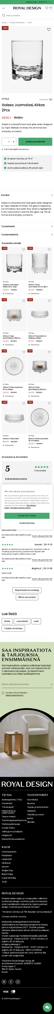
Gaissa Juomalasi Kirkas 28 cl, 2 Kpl (10, 286)
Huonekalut (32, 800)
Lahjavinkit (7, 859)
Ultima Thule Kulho (11, 439)
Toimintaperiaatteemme (14, 820)
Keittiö (30, 818)
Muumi (5, 867)
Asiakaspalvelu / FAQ (12, 800)
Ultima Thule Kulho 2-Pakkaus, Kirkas (38, 337)
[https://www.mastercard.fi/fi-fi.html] (13, 992)
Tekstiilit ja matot (35, 815)
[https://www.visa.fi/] (5, 991)
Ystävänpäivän (9, 852)
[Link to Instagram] (18, 981)
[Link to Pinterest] (4, 981)
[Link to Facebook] (11, 981)
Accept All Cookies (27, 515)
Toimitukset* (8, 807)
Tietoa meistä (9, 817)
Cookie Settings (27, 523)
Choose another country (14, 916)
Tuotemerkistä (9, 234)
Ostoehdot (7, 803)
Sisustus (31, 803)
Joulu (4, 882)
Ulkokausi (6, 863)
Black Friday (7, 874)
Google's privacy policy (20, 508)
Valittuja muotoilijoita (12, 832)
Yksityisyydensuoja (11, 824)
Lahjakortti (7, 835)
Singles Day (7, 870)
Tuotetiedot (8, 226)
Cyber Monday (9, 878)
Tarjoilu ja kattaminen (37, 807)
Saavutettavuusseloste (13, 839)
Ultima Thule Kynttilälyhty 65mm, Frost (12, 337)
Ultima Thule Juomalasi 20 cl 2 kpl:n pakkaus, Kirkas (38, 286)
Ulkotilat (31, 822)
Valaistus (31, 811)
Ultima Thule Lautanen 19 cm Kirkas (13, 388)
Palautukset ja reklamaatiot (9, 812)
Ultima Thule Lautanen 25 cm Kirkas (38, 440)
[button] (46, 8)
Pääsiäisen (7, 855)
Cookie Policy (8, 828)
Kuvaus (5, 195)
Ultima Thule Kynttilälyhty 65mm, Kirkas (37, 388)
